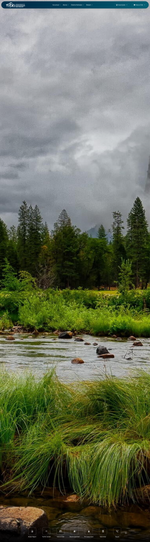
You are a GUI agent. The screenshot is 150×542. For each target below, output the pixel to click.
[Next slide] (126, 533)
